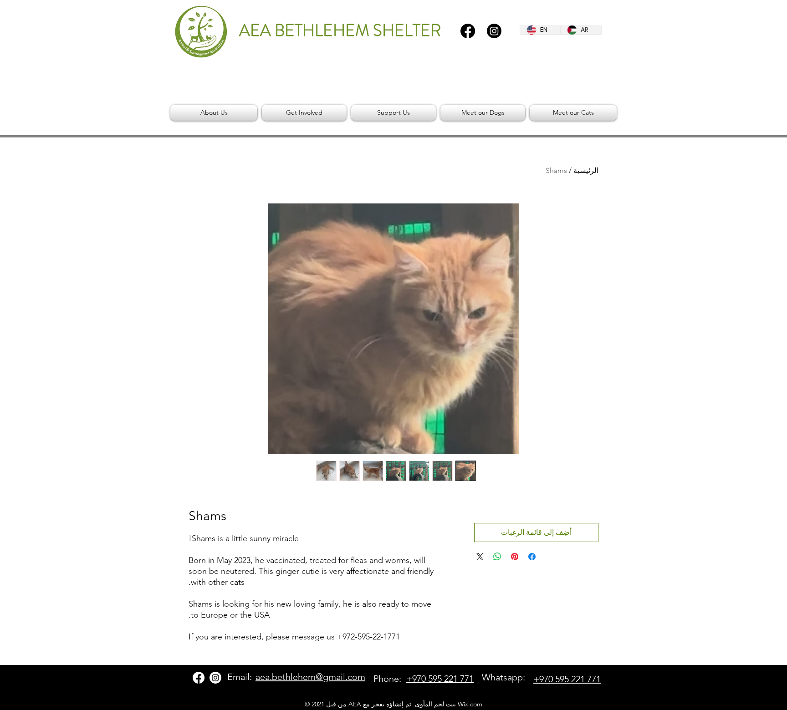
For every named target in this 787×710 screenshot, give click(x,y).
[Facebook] (467, 31)
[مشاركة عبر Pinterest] (514, 556)
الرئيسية (585, 170)
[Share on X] (480, 556)
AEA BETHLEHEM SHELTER (340, 30)
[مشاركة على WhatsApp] (497, 556)
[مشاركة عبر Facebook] (531, 556)
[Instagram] (494, 31)
